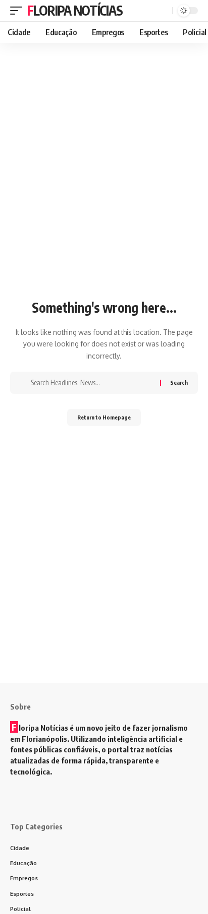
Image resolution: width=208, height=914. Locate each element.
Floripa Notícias (74, 10)
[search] (163, 11)
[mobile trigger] (18, 10)
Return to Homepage (104, 417)
